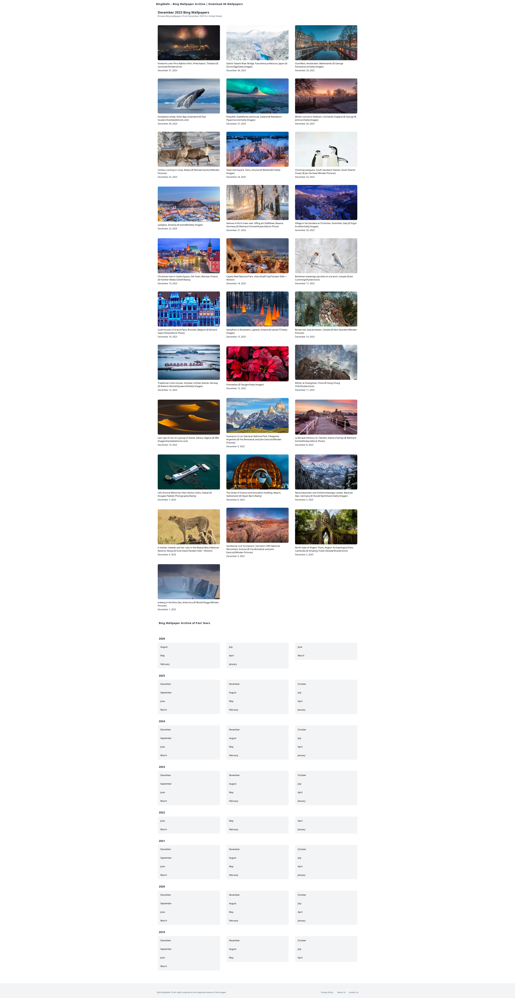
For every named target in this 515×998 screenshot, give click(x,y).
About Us (341, 992)
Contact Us (353, 992)
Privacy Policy (327, 992)
